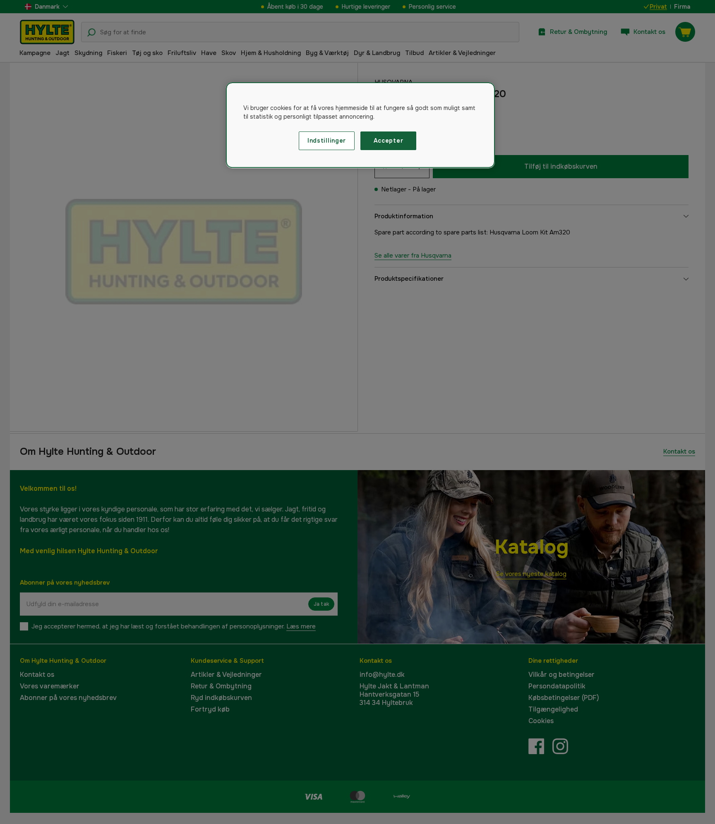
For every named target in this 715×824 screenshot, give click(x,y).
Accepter (388, 140)
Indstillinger (326, 140)
